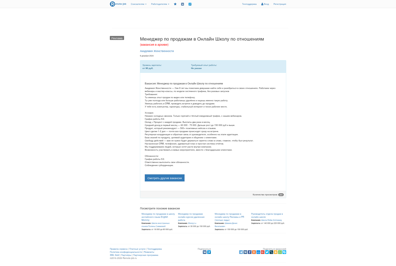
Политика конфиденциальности (126, 251)
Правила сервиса (118, 248)
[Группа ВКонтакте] (182, 4)
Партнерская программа (145, 254)
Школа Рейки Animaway (271, 220)
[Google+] (263, 252)
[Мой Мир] (258, 252)
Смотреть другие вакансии (164, 178)
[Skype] (284, 252)
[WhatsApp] (280, 252)
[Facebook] (250, 252)
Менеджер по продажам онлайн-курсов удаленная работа (191, 216)
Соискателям (138, 3)
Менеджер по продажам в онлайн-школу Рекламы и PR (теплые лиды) (229, 216)
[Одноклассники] (254, 252)
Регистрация (279, 3)
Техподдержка (249, 3)
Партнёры (126, 254)
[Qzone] (276, 252)
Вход (266, 3)
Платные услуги (137, 248)
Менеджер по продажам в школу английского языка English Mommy (158, 216)
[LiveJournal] (271, 252)
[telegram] (241, 252)
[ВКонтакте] (245, 252)
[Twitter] (267, 252)
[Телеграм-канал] (190, 4)
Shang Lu (192, 223)
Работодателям (159, 3)
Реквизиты (149, 251)
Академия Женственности (157, 51)
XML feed (114, 254)
